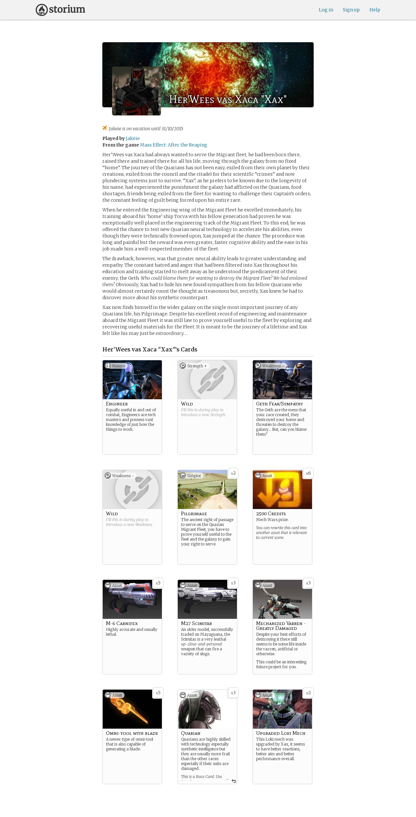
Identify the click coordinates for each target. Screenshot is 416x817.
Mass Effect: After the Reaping (173, 145)
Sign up (351, 10)
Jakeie (133, 138)
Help (375, 10)
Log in (326, 10)
